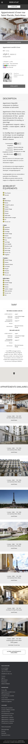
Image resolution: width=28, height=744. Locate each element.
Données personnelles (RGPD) (17, 742)
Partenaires (4, 682)
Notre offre (4, 690)
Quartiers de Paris (5, 711)
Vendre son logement (6, 701)
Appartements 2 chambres (7, 719)
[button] (25, 28)
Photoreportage (5, 729)
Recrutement (4, 680)
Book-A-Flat (14, 2)
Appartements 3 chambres (7, 721)
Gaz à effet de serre (8, 154)
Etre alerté (14, 86)
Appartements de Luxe (6, 715)
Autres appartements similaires (14, 652)
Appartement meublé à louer (8, 692)
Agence (3, 678)
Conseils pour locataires (7, 723)
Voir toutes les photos (14, 42)
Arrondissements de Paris (7, 713)
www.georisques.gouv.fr (14, 170)
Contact (3, 676)
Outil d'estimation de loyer (7, 699)
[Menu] (2, 2)
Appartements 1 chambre (7, 717)
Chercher (14, 6)
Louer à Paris (4, 697)
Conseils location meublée (7, 695)
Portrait (3, 731)
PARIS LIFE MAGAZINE (6, 727)
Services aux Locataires (7, 708)
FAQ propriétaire (5, 694)
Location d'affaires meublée (8, 709)
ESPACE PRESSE (5, 684)
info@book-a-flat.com (6, 673)
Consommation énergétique (9, 144)
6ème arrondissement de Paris (14, 115)
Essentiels (3, 733)
